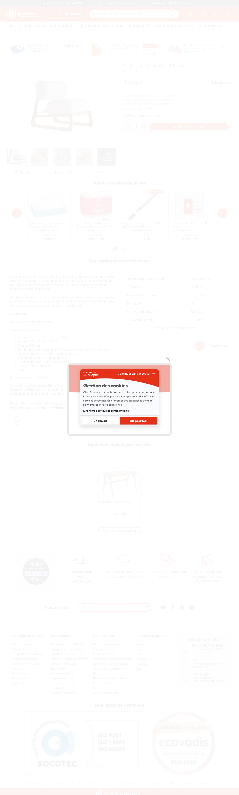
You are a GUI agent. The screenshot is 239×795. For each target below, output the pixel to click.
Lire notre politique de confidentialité (106, 410)
